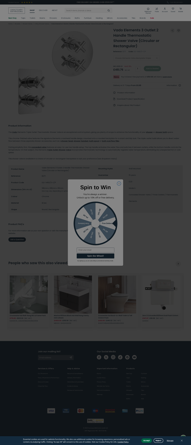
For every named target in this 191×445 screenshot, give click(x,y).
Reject (158, 440)
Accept (146, 440)
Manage (170, 440)
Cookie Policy (122, 442)
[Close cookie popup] (182, 440)
